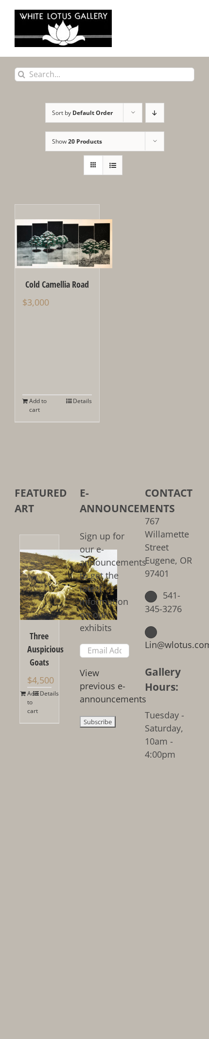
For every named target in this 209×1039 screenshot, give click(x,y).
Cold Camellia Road (57, 284)
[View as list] (112, 165)
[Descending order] (154, 113)
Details (82, 401)
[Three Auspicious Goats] (39, 577)
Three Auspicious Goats (39, 649)
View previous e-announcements (113, 686)
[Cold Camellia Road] (57, 236)
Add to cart (38, 405)
